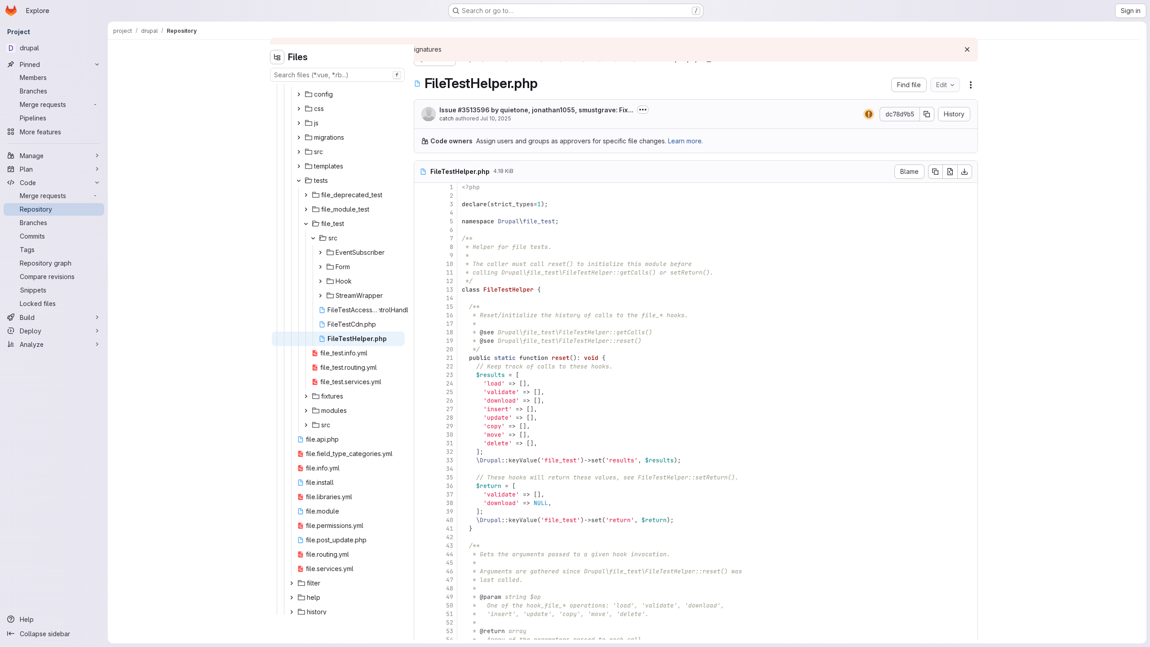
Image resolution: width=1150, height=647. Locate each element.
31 (449, 443)
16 (449, 315)
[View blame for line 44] (422, 554)
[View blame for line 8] (422, 247)
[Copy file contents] (935, 171)
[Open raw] (950, 171)
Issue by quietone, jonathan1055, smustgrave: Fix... (536, 110)
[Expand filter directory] (291, 583)
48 (449, 588)
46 (449, 571)
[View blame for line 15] (422, 306)
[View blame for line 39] (422, 511)
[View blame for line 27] (422, 409)
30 (449, 435)
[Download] (965, 171)
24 (449, 383)
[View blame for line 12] (422, 281)
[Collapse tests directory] (298, 180)
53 (449, 631)
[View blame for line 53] (422, 631)
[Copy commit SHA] (927, 114)
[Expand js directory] (298, 123)
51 (449, 614)
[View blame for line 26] (422, 400)
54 (449, 639)
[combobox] (337, 75)
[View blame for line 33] (422, 460)
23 (449, 375)
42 (449, 537)
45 (449, 563)
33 (449, 460)
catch (446, 118)
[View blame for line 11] (422, 272)
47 (449, 580)
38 (449, 503)
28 (449, 417)
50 (449, 605)
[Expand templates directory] (298, 166)
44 (449, 554)
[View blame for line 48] (422, 588)
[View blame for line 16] (422, 315)
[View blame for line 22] (422, 366)
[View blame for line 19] (422, 341)
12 (449, 281)
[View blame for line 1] (422, 187)
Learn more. (685, 141)
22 (449, 366)
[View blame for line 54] (422, 639)
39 (449, 511)
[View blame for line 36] (422, 486)
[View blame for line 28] (422, 417)
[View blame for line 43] (422, 545)
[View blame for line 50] (422, 605)
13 (449, 289)
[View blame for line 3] (422, 204)
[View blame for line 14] (422, 298)
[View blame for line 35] (422, 477)
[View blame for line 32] (422, 452)
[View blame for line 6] (422, 230)
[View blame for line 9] (422, 255)
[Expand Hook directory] (320, 281)
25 (449, 392)
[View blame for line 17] (422, 323)
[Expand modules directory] (306, 410)
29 (449, 426)
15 (449, 306)
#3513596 (474, 110)
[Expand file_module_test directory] (306, 209)
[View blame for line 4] (422, 212)
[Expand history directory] (291, 612)
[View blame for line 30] (422, 434)
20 (449, 349)
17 (449, 324)
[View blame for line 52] (422, 622)
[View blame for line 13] (422, 289)
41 (449, 528)
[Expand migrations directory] (298, 137)
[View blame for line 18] (422, 332)
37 (449, 494)
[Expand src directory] (298, 151)
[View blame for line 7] (422, 238)
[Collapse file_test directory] (306, 223)
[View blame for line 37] (422, 494)
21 (449, 358)
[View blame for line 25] (422, 392)
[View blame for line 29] (422, 426)
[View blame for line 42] (422, 537)
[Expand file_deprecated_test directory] (306, 195)
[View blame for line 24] (422, 383)
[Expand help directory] (291, 597)
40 (449, 520)
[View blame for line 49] (422, 597)
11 (449, 272)
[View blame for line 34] (422, 469)
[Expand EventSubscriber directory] (320, 252)
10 (449, 264)
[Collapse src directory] (313, 238)
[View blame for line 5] (422, 221)
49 (449, 597)
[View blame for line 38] (422, 503)
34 (449, 469)
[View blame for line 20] (422, 349)
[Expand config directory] (298, 94)
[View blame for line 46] (422, 571)
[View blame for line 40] (422, 520)
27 (449, 409)
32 (449, 452)
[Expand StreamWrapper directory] (320, 295)
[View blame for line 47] (422, 580)
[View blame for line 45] (422, 562)
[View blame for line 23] (422, 375)
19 (449, 341)
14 (449, 298)
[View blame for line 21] (422, 358)
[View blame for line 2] (422, 195)
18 (449, 332)
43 (449, 546)
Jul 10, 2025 (495, 118)
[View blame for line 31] (422, 443)
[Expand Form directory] (320, 266)
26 (449, 400)
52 (449, 622)
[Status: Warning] (868, 114)
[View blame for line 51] (422, 614)
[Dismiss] (967, 49)
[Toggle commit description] (643, 110)
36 (449, 486)
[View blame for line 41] (422, 528)
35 (449, 477)
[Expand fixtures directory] (306, 396)
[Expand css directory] (298, 108)
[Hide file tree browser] (277, 57)
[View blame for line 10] (422, 264)
